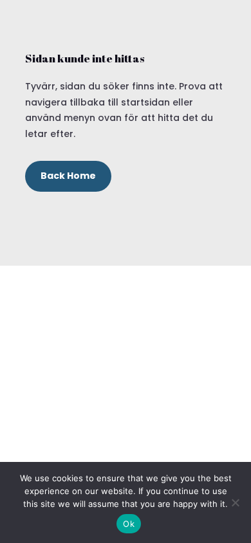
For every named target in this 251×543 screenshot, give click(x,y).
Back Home (68, 175)
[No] (234, 502)
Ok (129, 524)
